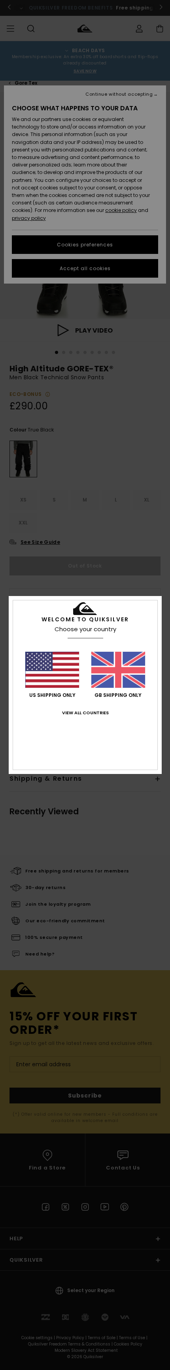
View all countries (85, 713)
